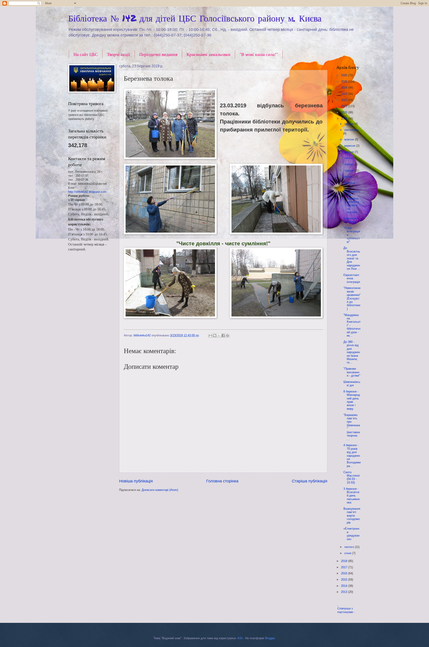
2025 (344, 81)
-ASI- (240, 638)
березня (349, 183)
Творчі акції (118, 54)
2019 (344, 118)
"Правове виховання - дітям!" (351, 372)
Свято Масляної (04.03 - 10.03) (351, 477)
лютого (349, 547)
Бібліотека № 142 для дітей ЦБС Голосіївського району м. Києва (195, 18)
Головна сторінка (222, 481)
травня (349, 170)
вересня (350, 145)
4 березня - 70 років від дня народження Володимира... (352, 455)
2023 (344, 93)
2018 (344, 561)
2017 (344, 567)
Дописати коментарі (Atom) (160, 490)
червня (349, 164)
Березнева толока (350, 220)
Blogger (270, 638)
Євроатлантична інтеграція (351, 278)
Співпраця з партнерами (345, 610)
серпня (349, 152)
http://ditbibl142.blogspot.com (87, 191)
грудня (349, 123)
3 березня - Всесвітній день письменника (351, 495)
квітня (348, 176)
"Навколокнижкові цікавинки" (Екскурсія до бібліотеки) (352, 298)
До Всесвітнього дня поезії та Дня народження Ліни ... (351, 258)
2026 (344, 75)
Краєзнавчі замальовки (208, 54)
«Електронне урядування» (351, 534)
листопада (351, 130)
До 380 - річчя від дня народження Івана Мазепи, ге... (351, 352)
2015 (344, 579)
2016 (344, 573)
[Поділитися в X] (219, 335)
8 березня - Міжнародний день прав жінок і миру (351, 400)
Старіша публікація (309, 481)
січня (348, 553)
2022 (344, 100)
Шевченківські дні (351, 383)
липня (348, 158)
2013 (344, 592)
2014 (344, 586)
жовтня (349, 139)
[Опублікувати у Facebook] (223, 335)
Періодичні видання (158, 54)
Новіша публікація (136, 481)
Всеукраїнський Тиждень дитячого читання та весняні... (351, 202)
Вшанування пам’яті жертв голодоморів (351, 515)
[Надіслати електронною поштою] (210, 335)
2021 (344, 106)
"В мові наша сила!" (259, 54)
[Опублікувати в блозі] (214, 335)
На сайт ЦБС (86, 54)
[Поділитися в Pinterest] (227, 335)
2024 (344, 87)
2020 (344, 112)
